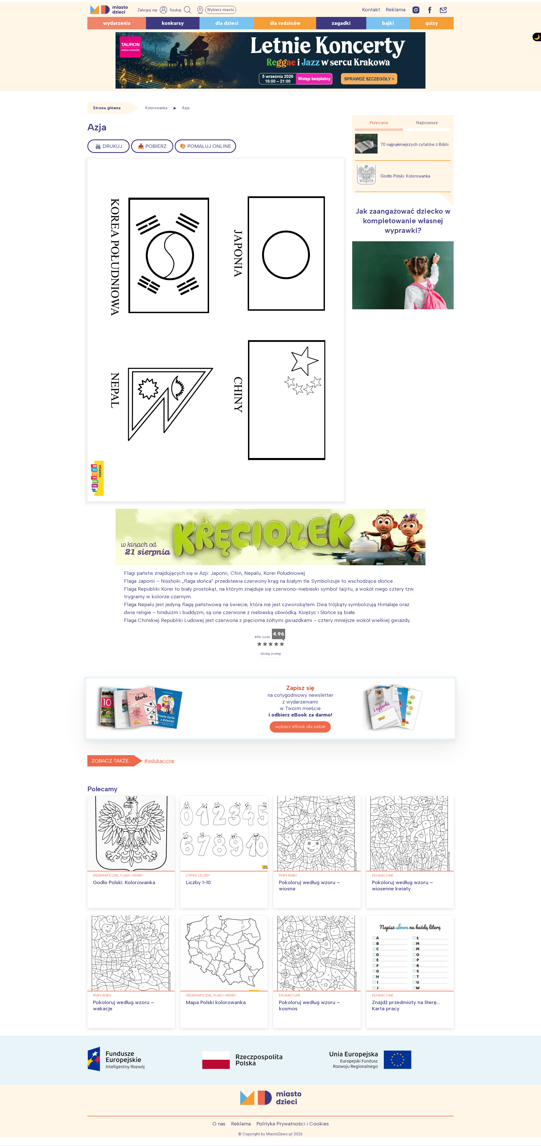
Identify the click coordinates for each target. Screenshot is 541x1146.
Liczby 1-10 (198, 882)
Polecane (379, 122)
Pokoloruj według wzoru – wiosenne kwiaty (402, 885)
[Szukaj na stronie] (181, 10)
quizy (431, 23)
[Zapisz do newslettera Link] (443, 9)
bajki (388, 23)
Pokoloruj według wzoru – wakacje (123, 1005)
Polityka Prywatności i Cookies (292, 1124)
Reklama (395, 9)
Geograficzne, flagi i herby (118, 875)
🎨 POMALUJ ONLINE (205, 146)
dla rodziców (285, 23)
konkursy (173, 23)
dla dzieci (226, 23)
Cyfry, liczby (198, 875)
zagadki (341, 23)
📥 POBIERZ (152, 146)
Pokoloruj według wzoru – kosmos (309, 1005)
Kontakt (371, 9)
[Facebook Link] (430, 9)
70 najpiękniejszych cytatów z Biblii (414, 144)
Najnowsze (427, 122)
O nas (218, 1124)
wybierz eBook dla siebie (300, 726)
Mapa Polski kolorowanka (216, 1002)
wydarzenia (116, 23)
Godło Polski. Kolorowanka (405, 176)
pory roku (288, 875)
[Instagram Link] (416, 9)
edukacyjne (161, 761)
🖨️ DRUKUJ (108, 146)
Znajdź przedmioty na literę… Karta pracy (406, 1005)
